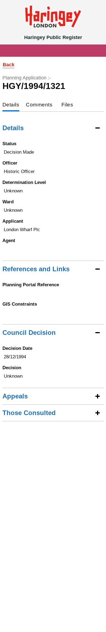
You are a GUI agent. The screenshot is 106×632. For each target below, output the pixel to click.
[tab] (11, 105)
